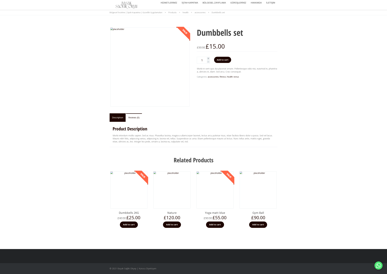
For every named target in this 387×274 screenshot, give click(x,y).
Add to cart (222, 59)
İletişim (270, 3)
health (230, 76)
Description (117, 117)
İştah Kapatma (190, 3)
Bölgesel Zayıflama (214, 3)
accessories (213, 76)
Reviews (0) (134, 117)
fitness (223, 76)
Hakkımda (256, 3)
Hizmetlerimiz (169, 3)
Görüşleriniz (238, 3)
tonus (236, 76)
